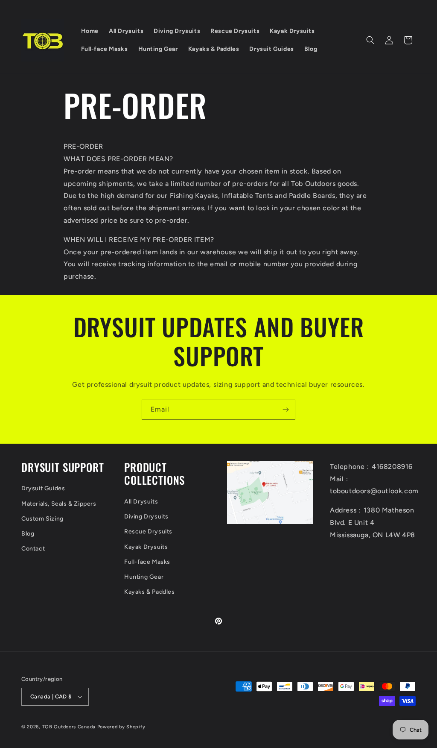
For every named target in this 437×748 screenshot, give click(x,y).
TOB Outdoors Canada (69, 727)
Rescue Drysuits (148, 531)
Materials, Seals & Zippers (58, 503)
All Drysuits (141, 501)
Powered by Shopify (121, 727)
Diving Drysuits (146, 516)
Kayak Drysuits (146, 547)
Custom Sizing (42, 518)
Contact (33, 548)
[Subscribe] (285, 410)
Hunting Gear (143, 576)
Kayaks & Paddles (149, 591)
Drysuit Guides (43, 488)
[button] (370, 40)
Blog (27, 533)
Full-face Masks (147, 561)
